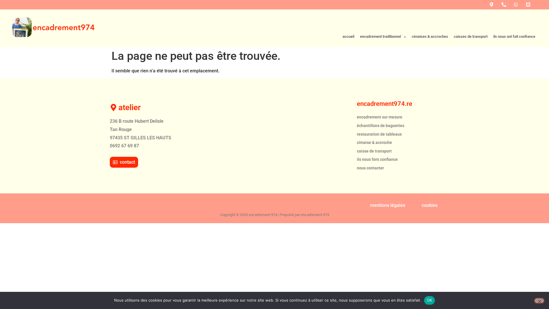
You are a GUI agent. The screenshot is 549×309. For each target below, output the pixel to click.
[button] (383, 36)
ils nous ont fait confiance (514, 36)
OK (429, 300)
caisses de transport (471, 36)
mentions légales (387, 205)
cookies (429, 205)
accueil (348, 36)
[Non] (539, 301)
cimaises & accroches (430, 36)
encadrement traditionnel (380, 36)
